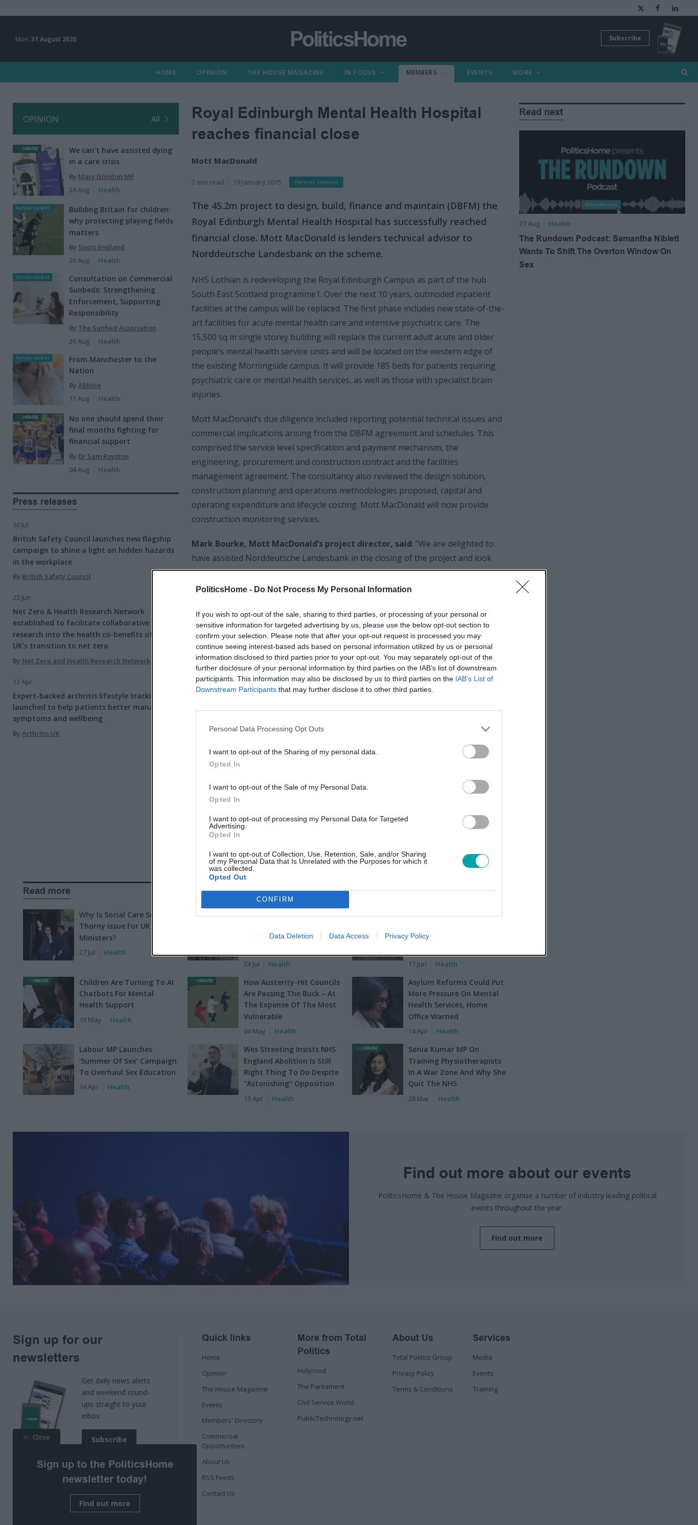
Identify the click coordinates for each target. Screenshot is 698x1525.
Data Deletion (291, 936)
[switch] (475, 751)
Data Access (349, 936)
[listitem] (349, 729)
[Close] (526, 590)
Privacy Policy (407, 936)
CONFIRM (275, 899)
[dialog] (349, 762)
